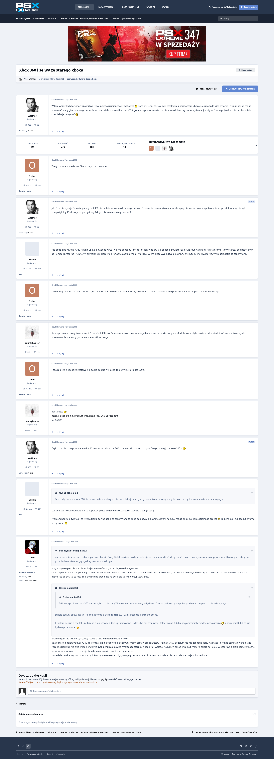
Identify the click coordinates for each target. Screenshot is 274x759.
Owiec (32, 176)
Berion (32, 259)
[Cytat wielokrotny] (52, 131)
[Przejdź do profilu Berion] (157, 148)
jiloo (32, 557)
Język (19, 754)
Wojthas (32, 79)
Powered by (245, 754)
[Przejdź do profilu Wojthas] (20, 79)
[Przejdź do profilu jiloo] (32, 547)
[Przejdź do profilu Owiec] (151, 148)
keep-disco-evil (31, 580)
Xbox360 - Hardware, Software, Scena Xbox (76, 79)
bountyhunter (32, 342)
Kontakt (50, 754)
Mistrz (30, 130)
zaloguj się (102, 679)
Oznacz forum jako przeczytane (225, 732)
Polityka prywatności (35, 754)
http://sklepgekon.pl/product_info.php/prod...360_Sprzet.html (85, 415)
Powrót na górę (250, 732)
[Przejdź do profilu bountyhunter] (164, 148)
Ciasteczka (60, 754)
